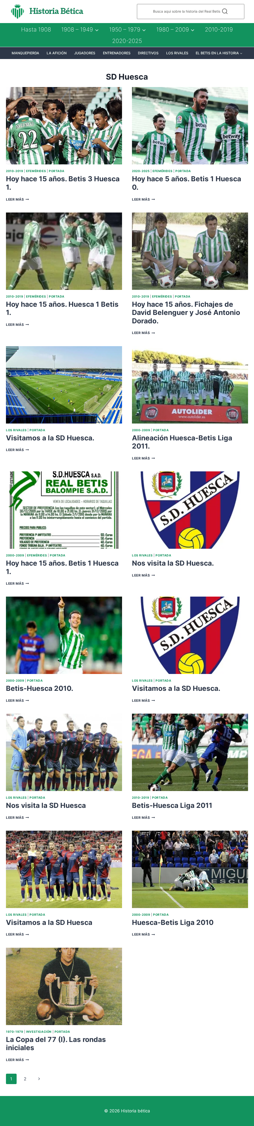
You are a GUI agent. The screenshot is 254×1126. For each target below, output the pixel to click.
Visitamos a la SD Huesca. (50, 438)
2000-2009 (141, 430)
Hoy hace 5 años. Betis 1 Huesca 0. (186, 183)
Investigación (39, 1032)
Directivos (148, 53)
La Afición (56, 53)
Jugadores (84, 53)
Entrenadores (116, 53)
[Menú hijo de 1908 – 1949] (80, 29)
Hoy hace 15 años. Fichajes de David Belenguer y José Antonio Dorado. (186, 312)
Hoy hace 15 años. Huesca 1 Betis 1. (62, 308)
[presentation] (64, 125)
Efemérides (36, 171)
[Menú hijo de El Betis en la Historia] (219, 53)
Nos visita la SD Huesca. (173, 563)
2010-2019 (219, 29)
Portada (56, 171)
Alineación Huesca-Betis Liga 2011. (182, 442)
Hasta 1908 (36, 29)
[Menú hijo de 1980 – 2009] (175, 29)
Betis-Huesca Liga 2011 (172, 805)
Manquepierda (25, 53)
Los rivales (177, 53)
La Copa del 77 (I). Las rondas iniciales (56, 1043)
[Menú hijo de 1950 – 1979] (127, 29)
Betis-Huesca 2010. (39, 688)
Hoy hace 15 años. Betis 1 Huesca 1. (62, 567)
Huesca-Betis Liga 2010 (173, 922)
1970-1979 (14, 1032)
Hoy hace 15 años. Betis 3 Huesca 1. (63, 183)
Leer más (17, 199)
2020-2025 (127, 40)
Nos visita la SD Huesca (46, 805)
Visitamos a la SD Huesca (49, 922)
